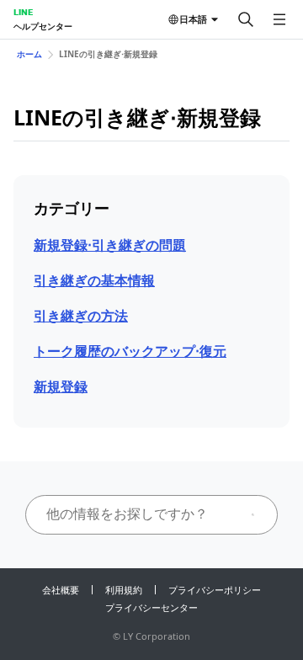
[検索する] (246, 19)
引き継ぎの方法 (81, 315)
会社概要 (60, 589)
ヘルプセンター (42, 26)
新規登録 (61, 386)
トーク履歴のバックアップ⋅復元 (130, 351)
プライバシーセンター (151, 607)
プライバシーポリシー (214, 589)
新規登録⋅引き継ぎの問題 (110, 245)
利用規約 (123, 589)
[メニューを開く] (279, 19)
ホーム (29, 54)
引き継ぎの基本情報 (94, 280)
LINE (23, 12)
